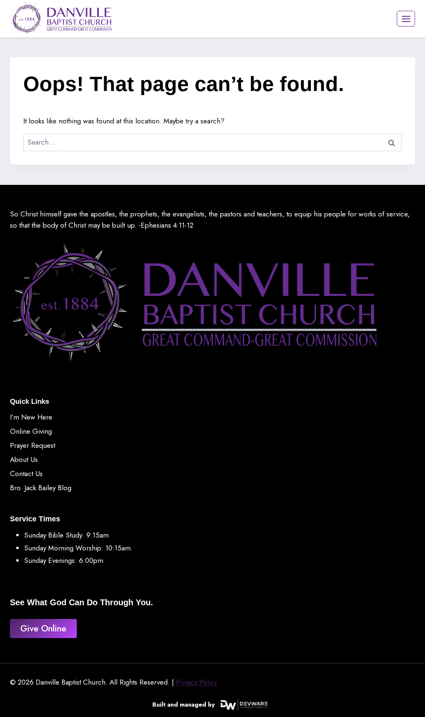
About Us (24, 459)
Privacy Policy (196, 682)
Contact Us (26, 474)
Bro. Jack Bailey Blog (40, 488)
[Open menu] (406, 19)
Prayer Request (32, 445)
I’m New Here (31, 417)
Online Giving (31, 431)
